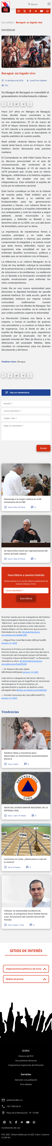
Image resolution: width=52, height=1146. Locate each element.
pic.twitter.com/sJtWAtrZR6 (14, 635)
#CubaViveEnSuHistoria (31, 661)
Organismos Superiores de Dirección (26, 1065)
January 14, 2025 (9, 643)
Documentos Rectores (26, 1060)
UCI (32, 1134)
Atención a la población (26, 1079)
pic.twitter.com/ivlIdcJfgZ (35, 690)
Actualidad (8, 22)
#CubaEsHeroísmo (31, 632)
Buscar (34, 4)
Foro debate (26, 1084)
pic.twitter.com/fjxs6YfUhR (14, 664)
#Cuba (20, 690)
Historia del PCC (26, 1056)
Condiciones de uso (11, 1127)
